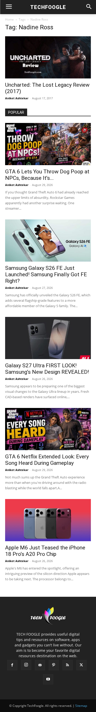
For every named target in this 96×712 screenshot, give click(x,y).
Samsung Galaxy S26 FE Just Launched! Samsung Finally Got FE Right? (46, 274)
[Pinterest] (54, 665)
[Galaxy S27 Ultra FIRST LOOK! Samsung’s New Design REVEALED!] (48, 338)
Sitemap (81, 706)
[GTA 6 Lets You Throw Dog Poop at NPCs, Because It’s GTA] (48, 144)
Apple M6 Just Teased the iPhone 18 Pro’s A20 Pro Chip (45, 551)
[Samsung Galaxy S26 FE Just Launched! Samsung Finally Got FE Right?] (48, 240)
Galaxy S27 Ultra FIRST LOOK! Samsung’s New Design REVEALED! (47, 368)
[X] (81, 665)
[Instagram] (26, 665)
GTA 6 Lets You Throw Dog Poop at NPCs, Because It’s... (47, 174)
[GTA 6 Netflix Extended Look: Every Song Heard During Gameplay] (48, 429)
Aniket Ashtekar (16, 98)
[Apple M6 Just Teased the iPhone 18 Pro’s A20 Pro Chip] (48, 520)
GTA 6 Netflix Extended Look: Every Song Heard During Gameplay (47, 459)
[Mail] (40, 665)
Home (9, 19)
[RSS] (67, 665)
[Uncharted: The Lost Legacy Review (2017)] (48, 57)
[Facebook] (12, 665)
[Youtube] (48, 679)
